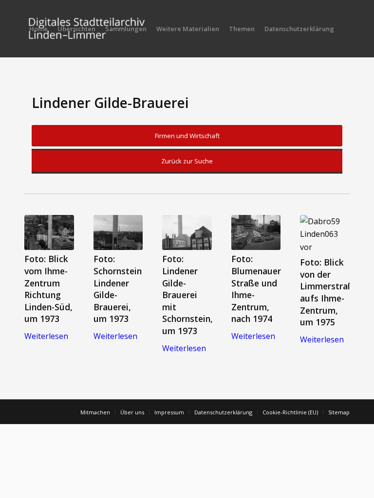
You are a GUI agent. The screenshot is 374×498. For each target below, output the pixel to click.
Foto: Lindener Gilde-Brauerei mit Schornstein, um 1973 (187, 295)
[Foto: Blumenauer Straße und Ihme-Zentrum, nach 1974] (256, 232)
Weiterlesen (46, 336)
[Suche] (32, 86)
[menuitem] (38, 28)
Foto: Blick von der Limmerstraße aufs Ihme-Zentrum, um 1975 (329, 292)
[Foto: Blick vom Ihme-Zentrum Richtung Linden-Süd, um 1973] (49, 232)
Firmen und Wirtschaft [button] (187, 135)
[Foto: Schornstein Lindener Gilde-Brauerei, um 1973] (118, 232)
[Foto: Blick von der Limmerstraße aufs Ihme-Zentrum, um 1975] (325, 234)
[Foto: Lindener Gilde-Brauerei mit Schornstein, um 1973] (187, 232)
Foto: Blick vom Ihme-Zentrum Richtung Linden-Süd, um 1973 (48, 288)
